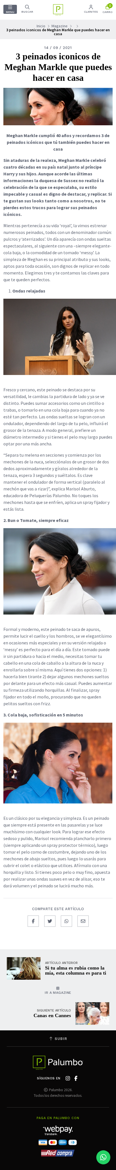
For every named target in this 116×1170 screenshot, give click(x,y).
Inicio (41, 25)
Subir (60, 1039)
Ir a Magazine (58, 993)
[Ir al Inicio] (58, 9)
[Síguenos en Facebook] (76, 1078)
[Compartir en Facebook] (33, 921)
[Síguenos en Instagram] (68, 1078)
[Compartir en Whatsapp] (66, 921)
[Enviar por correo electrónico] (83, 921)
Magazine (60, 25)
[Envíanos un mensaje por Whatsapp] (103, 1157)
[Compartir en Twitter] (49, 921)
